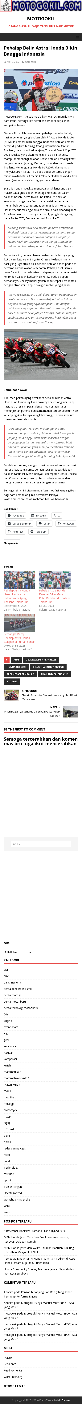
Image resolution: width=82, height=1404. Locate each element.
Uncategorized (13, 1193)
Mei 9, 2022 (13, 61)
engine (8, 1020)
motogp (9, 1103)
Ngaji (7, 1123)
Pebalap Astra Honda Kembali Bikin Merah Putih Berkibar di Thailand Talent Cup (55, 596)
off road (9, 1129)
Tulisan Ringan (13, 1186)
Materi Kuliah (12, 1084)
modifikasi (10, 1097)
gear (6, 1040)
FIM (6, 1033)
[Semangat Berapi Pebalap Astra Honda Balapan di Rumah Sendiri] (19, 623)
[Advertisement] (41, 896)
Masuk (8, 1357)
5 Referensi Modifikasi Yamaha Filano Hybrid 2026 (35, 1231)
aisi (6, 969)
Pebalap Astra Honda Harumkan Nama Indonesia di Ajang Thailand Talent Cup (17, 596)
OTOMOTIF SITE (14, 1386)
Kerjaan (8, 1052)
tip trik (7, 1180)
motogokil (30, 61)
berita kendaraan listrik (18, 989)
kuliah (7, 1065)
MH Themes (63, 1400)
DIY (6, 1014)
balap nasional (13, 982)
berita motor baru (15, 1001)
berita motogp (13, 995)
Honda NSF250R (16, 667)
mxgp (7, 1116)
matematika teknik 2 (16, 1078)
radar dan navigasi (15, 1148)
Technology (11, 1167)
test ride (9, 1174)
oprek (7, 1142)
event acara (11, 1027)
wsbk (7, 1206)
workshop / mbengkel (17, 1199)
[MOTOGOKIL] (41, 9)
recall (7, 1155)
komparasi (10, 1059)
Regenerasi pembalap (20, 674)
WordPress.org (13, 1377)
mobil (7, 1091)
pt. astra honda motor (48, 667)
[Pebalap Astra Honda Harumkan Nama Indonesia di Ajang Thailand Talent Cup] (19, 580)
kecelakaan (11, 1046)
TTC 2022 (12, 681)
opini (7, 1135)
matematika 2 (12, 1072)
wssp (7, 1212)
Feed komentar (13, 1370)
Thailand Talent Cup (54, 674)
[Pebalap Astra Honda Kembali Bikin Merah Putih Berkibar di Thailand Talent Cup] (55, 580)
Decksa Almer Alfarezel (41, 659)
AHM (16, 659)
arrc (6, 976)
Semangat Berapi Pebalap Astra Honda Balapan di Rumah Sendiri (19, 637)
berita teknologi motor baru (21, 1008)
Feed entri (10, 1364)
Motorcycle (11, 1110)
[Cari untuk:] (41, 844)
